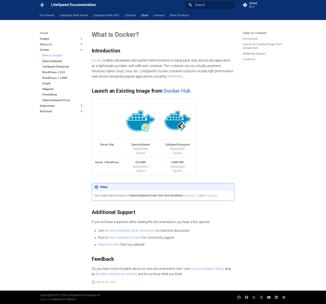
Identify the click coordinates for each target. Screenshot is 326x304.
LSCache (130, 15)
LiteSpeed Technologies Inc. (84, 295)
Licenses (159, 15)
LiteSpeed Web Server (73, 15)
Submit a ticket (109, 244)
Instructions (140, 148)
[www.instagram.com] (261, 297)
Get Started (47, 15)
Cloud (144, 15)
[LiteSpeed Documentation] (42, 5)
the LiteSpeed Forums (125, 237)
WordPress (175, 76)
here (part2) (211, 195)
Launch (140, 153)
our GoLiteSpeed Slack (207, 269)
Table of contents (255, 33)
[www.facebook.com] (246, 297)
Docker (97, 60)
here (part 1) (191, 195)
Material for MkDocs (64, 299)
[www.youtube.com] (268, 297)
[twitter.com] (254, 297)
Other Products (179, 15)
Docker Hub (177, 91)
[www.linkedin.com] (276, 297)
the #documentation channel (116, 274)
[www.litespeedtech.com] (284, 297)
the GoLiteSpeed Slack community (130, 230)
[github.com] (239, 297)
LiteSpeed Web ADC (106, 15)
